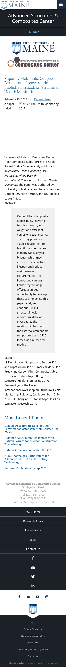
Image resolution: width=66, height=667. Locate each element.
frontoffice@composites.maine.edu (33, 502)
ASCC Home (33, 512)
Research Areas (33, 521)
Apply (33, 622)
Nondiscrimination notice (33, 635)
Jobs (33, 540)
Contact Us (33, 549)
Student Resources (33, 629)
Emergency (33, 656)
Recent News (42, 99)
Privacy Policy (33, 642)
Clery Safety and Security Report (33, 649)
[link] (33, 429)
